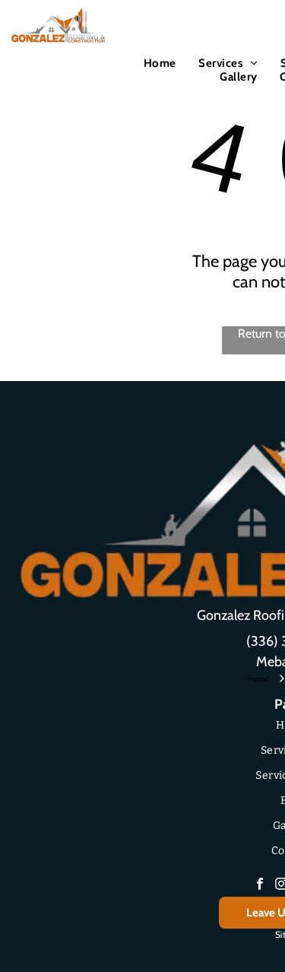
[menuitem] (160, 63)
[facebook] (260, 886)
